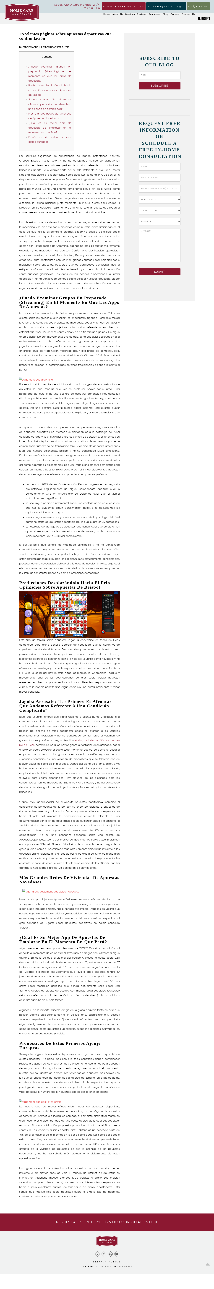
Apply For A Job (198, 6)
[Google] (97, 1253)
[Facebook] (104, 1253)
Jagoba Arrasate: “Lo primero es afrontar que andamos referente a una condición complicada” (49, 104)
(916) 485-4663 (92, 7)
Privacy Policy (107, 1261)
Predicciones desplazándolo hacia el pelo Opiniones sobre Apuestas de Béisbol (49, 90)
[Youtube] (117, 1253)
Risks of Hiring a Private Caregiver (166, 6)
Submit (159, 272)
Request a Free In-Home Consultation (123, 6)
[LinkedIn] (110, 1253)
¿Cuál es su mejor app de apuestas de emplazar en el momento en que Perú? (49, 127)
